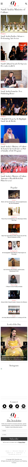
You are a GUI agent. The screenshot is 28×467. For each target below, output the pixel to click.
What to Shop (14, 285)
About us (10, 452)
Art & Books (14, 217)
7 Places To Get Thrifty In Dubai (14, 286)
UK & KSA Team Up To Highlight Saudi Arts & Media (13, 120)
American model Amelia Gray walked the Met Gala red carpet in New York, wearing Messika (13, 358)
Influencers (14, 268)
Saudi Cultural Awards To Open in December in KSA (14, 65)
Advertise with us (14, 454)
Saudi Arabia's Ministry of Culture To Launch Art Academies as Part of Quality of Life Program (14, 148)
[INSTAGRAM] (23, 406)
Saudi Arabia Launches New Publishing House (11, 92)
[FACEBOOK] (11, 406)
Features (3, 34)
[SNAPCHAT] (4, 406)
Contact (19, 452)
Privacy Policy (22, 442)
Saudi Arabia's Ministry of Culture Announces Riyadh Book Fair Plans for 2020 (14, 178)
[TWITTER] (17, 406)
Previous (3, 344)
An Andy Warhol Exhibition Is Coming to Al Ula (14, 317)
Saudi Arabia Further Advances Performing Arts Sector (12, 37)
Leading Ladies (14, 234)
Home (7, 451)
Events (3, 174)
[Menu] (2, 4)
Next (25, 344)
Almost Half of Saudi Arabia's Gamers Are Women (14, 302)
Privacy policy (18, 451)
